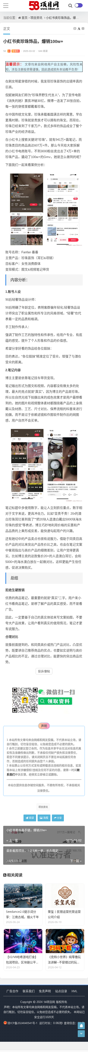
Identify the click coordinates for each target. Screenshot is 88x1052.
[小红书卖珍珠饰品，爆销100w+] (44, 208)
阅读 (31, 818)
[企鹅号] (81, 1026)
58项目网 (49, 1002)
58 (11, 51)
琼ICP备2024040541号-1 (22, 1023)
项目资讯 (36, 18)
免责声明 (45, 991)
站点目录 (61, 991)
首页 (25, 18)
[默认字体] (79, 28)
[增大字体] (83, 28)
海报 (45, 818)
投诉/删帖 (44, 671)
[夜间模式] (78, 5)
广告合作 (12, 991)
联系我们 (29, 991)
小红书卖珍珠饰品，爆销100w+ (67, 18)
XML (74, 991)
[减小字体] (75, 28)
